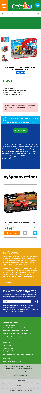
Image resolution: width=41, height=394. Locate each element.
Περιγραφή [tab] (20, 130)
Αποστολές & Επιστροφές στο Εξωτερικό (17, 333)
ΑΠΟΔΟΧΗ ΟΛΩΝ (20, 376)
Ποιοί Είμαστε (7, 345)
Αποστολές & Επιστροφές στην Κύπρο (16, 330)
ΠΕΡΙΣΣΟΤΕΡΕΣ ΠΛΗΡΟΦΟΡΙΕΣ (20, 390)
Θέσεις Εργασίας (8, 351)
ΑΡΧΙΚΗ (3, 31)
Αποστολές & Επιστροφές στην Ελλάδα (16, 328)
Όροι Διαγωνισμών (9, 339)
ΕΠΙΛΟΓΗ (20, 385)
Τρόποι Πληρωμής (9, 325)
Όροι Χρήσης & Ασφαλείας (12, 336)
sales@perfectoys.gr (12, 361)
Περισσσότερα (8, 282)
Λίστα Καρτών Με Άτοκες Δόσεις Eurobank (18, 354)
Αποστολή (34, 301)
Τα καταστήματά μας (10, 348)
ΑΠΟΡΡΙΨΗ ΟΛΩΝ (20, 380)
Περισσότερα (12, 233)
